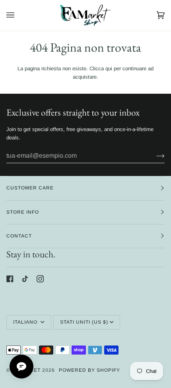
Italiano (26, 322)
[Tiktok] (25, 278)
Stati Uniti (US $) (84, 322)
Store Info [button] (22, 212)
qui (108, 68)
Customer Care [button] (30, 188)
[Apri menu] (18, 15)
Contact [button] (19, 236)
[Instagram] (40, 278)
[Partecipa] (154, 155)
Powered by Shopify (89, 370)
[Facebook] (10, 278)
